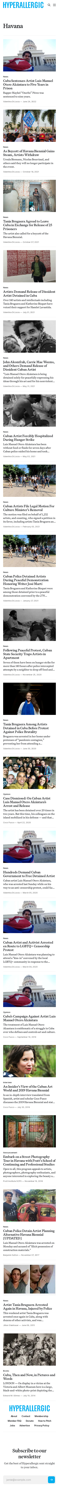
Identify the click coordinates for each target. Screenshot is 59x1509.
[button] (41, 1416)
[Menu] (54, 4)
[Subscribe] (51, 1479)
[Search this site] (49, 4)
